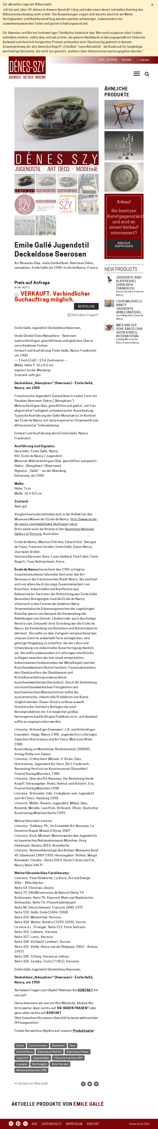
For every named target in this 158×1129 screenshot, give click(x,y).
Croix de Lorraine (38, 1046)
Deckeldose (58, 1046)
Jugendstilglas (41, 1058)
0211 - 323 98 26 (108, 60)
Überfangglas (39, 1064)
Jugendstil (22, 1058)
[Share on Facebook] (83, 1083)
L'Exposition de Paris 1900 (68, 1058)
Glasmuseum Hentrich (50, 1052)
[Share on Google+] (96, 1083)
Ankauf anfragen (124, 244)
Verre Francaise (60, 1064)
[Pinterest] (19, 1123)
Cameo (20, 1046)
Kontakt (127, 60)
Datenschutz (51, 1124)
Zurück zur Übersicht (33, 1083)
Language (144, 60)
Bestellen (86, 306)
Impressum (74, 1124)
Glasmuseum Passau (77, 1052)
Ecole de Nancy (24, 1052)
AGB (34, 1124)
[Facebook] (12, 1123)
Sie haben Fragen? (84, 315)
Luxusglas (21, 1064)
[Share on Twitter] (89, 1083)
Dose (72, 1046)
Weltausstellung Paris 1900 (31, 1070)
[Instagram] (26, 1123)
